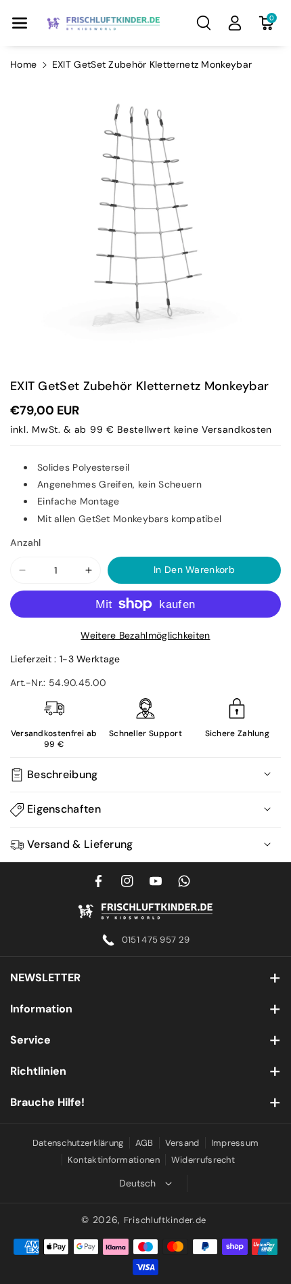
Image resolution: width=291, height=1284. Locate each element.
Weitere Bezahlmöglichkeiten (145, 635)
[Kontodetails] (235, 23)
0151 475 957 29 (156, 939)
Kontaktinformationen (114, 1159)
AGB (144, 1143)
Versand (182, 1143)
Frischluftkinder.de (165, 1220)
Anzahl (25, 542)
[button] (20, 23)
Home (23, 64)
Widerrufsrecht (203, 1159)
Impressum (235, 1143)
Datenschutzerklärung (78, 1143)
